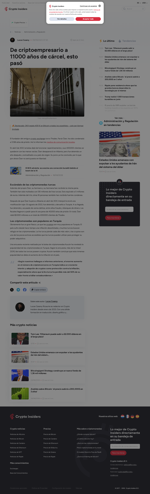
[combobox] (99, 6)
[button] (61, 19)
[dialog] (75, 13)
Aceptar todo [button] (88, 19)
